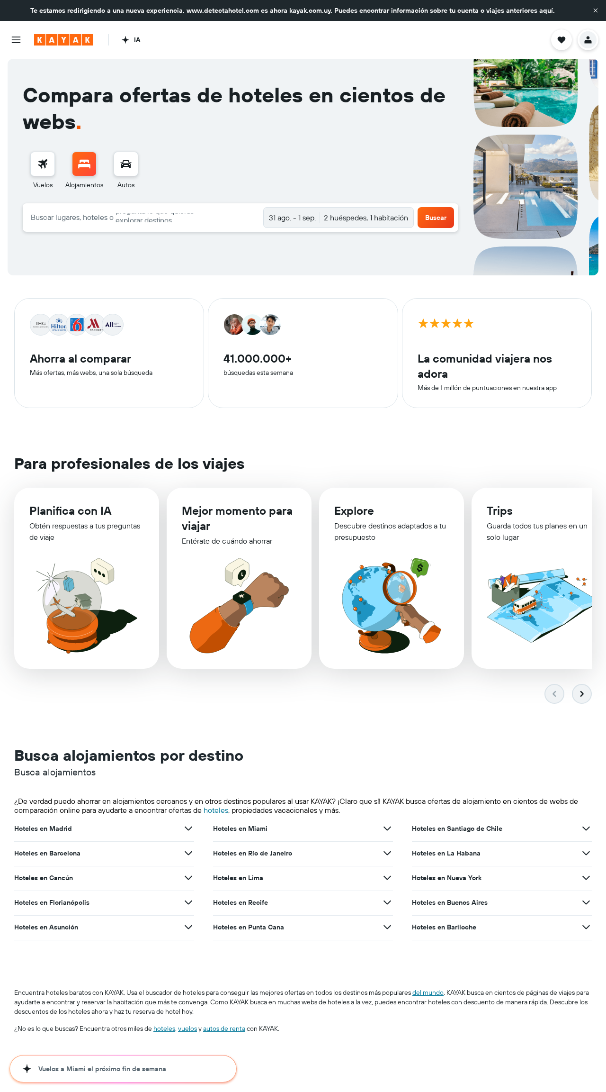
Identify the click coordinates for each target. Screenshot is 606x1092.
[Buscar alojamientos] (84, 164)
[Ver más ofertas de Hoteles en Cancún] (188, 877)
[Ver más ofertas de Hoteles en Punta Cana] (387, 927)
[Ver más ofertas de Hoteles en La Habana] (586, 853)
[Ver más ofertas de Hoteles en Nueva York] (586, 877)
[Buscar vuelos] (42, 164)
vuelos (187, 1028)
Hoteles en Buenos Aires (450, 902)
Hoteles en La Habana (446, 853)
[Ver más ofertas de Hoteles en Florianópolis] (188, 902)
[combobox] (143, 217)
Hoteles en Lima (238, 878)
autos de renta (224, 1028)
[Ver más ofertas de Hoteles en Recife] (387, 902)
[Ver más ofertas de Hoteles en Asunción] (188, 927)
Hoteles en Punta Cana (248, 927)
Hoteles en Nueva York (446, 878)
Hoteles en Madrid (43, 828)
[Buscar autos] (126, 164)
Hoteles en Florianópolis (51, 902)
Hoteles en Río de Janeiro (252, 853)
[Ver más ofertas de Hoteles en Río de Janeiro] (387, 853)
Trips (500, 510)
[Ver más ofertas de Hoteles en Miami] (387, 828)
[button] (595, 10)
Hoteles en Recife (240, 902)
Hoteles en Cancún (43, 878)
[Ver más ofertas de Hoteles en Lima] (387, 877)
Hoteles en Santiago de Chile (457, 828)
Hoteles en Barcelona (47, 853)
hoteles (216, 810)
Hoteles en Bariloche (444, 927)
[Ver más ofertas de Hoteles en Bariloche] (586, 927)
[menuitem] (42, 171)
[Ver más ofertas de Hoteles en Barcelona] (188, 853)
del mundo (428, 992)
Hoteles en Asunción (46, 927)
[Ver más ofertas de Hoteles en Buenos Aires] (586, 902)
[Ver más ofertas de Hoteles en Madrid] (188, 828)
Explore (354, 510)
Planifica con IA (70, 510)
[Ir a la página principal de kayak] (63, 40)
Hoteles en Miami (240, 828)
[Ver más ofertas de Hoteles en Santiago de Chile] (586, 828)
